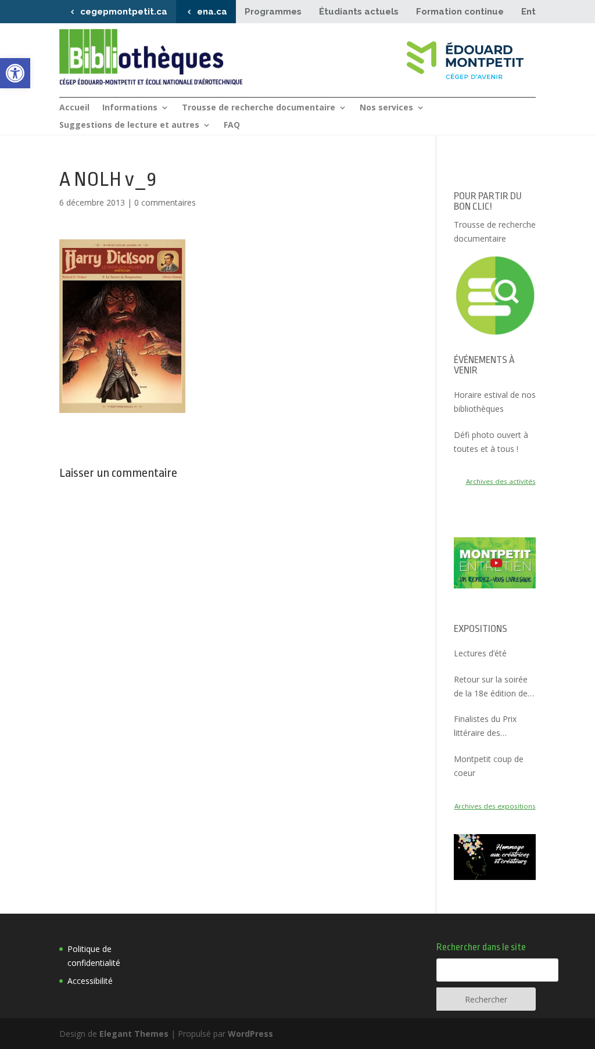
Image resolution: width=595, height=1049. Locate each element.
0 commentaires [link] (165, 202)
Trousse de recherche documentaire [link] (258, 108)
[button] (122, 326)
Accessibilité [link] (90, 980)
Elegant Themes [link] (134, 1033)
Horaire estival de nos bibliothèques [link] (495, 401)
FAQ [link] (232, 125)
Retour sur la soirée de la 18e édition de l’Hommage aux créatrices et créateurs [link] (491, 687)
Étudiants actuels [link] (359, 11)
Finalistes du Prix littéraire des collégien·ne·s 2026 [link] (489, 726)
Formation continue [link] (460, 11)
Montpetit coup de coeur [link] (489, 765)
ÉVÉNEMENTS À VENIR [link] (484, 365)
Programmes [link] (273, 11)
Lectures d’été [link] (480, 653)
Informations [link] (129, 108)
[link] (15, 73)
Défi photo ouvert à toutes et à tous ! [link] (491, 441)
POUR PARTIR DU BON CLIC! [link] (488, 201)
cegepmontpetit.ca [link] (123, 11)
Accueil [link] (74, 108)
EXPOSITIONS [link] (480, 628)
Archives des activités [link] (501, 481)
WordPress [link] (250, 1033)
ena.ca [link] (212, 11)
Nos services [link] (386, 108)
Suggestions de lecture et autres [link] (129, 125)
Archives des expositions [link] (495, 806)
